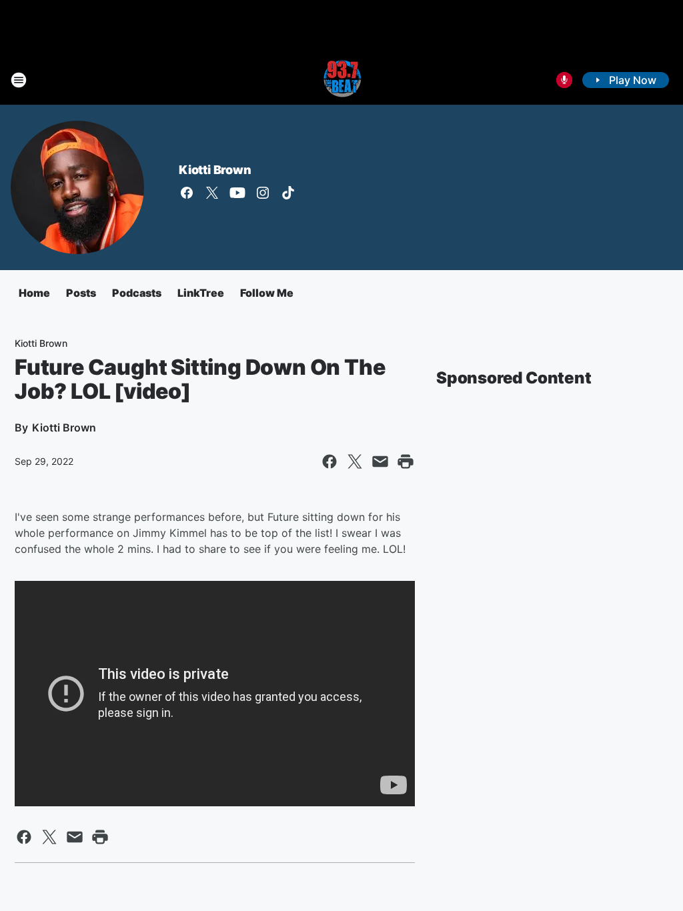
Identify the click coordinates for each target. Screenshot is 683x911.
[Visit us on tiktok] (288, 193)
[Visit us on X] (212, 193)
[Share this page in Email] (380, 461)
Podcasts (136, 292)
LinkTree (200, 292)
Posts (81, 292)
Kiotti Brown (215, 170)
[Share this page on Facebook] (329, 461)
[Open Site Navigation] (19, 80)
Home (34, 292)
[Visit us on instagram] (263, 193)
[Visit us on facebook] (187, 193)
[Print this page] (405, 461)
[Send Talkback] (564, 80)
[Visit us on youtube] (237, 193)
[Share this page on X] (355, 461)
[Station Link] (341, 80)
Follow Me (266, 292)
